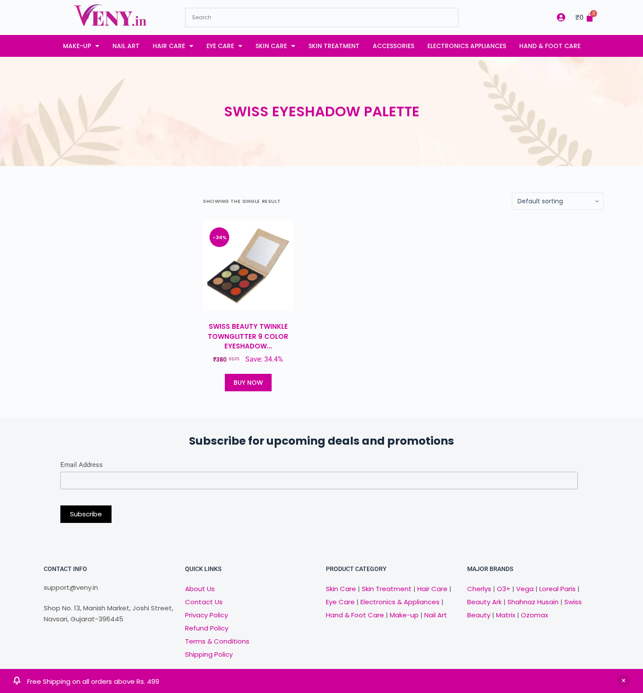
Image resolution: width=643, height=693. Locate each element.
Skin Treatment (334, 46)
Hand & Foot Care (549, 46)
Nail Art (126, 46)
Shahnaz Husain (533, 601)
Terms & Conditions (217, 641)
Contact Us (204, 601)
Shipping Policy (209, 654)
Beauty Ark (484, 601)
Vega (525, 588)
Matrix (505, 615)
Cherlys (479, 588)
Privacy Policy (206, 615)
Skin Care (271, 46)
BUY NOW (248, 382)
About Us (200, 588)
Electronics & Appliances (400, 601)
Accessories (393, 46)
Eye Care (220, 46)
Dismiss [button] (623, 681)
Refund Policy (206, 628)
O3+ (503, 588)
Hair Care (169, 46)
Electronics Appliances (466, 46)
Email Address (81, 465)
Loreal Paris (557, 588)
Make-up (77, 46)
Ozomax (534, 615)
